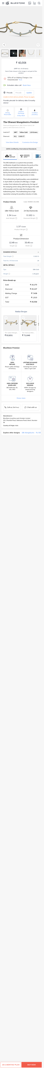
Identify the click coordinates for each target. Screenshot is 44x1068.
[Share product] (4, 45)
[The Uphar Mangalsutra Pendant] (11, 323)
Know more (21, 398)
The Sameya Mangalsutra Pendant (28, 333)
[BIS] (10, 156)
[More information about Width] (31, 246)
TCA (20, 80)
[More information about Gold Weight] (16, 218)
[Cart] (34, 3)
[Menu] (3, 3)
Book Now (27, 85)
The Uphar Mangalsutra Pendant (11, 333)
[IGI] (25, 156)
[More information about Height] (16, 246)
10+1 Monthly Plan (10, 1065)
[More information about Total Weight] (13, 256)
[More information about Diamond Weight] (37, 218)
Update (29, 93)
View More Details (12, 142)
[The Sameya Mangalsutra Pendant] (28, 323)
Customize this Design (30, 142)
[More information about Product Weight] (27, 229)
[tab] (5, 53)
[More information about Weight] (9, 274)
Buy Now (31, 1065)
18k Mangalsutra (28, 433)
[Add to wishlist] (38, 45)
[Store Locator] (29, 3)
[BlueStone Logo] (15, 3)
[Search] (39, 3)
